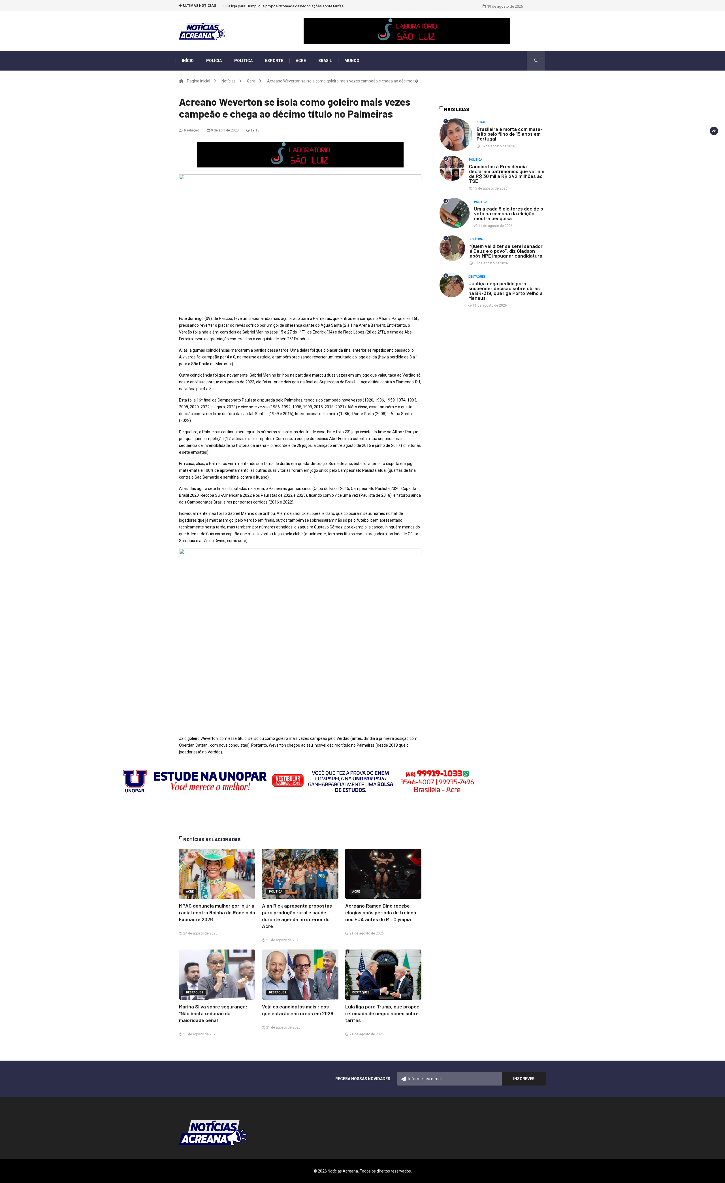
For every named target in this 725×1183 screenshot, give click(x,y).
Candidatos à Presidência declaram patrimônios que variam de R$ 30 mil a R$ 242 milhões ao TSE (506, 173)
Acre (301, 60)
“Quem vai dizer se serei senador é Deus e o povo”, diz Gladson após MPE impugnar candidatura (506, 251)
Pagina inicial (198, 81)
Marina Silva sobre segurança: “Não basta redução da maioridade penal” (213, 1013)
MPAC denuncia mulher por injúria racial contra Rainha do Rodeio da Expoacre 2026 (217, 912)
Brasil (325, 60)
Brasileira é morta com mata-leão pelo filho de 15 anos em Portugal (510, 134)
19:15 (254, 130)
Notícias (228, 81)
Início (188, 60)
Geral (251, 81)
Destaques (194, 992)
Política (243, 60)
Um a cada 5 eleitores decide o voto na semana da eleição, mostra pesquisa (508, 213)
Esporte (274, 60)
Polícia (214, 60)
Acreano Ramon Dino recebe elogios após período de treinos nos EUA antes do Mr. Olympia (380, 912)
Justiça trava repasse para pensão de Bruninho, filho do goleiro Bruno (280, 6)
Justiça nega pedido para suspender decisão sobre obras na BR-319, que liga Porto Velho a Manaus (505, 290)
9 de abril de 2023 (224, 130)
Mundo (351, 60)
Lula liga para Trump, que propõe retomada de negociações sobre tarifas (382, 1013)
